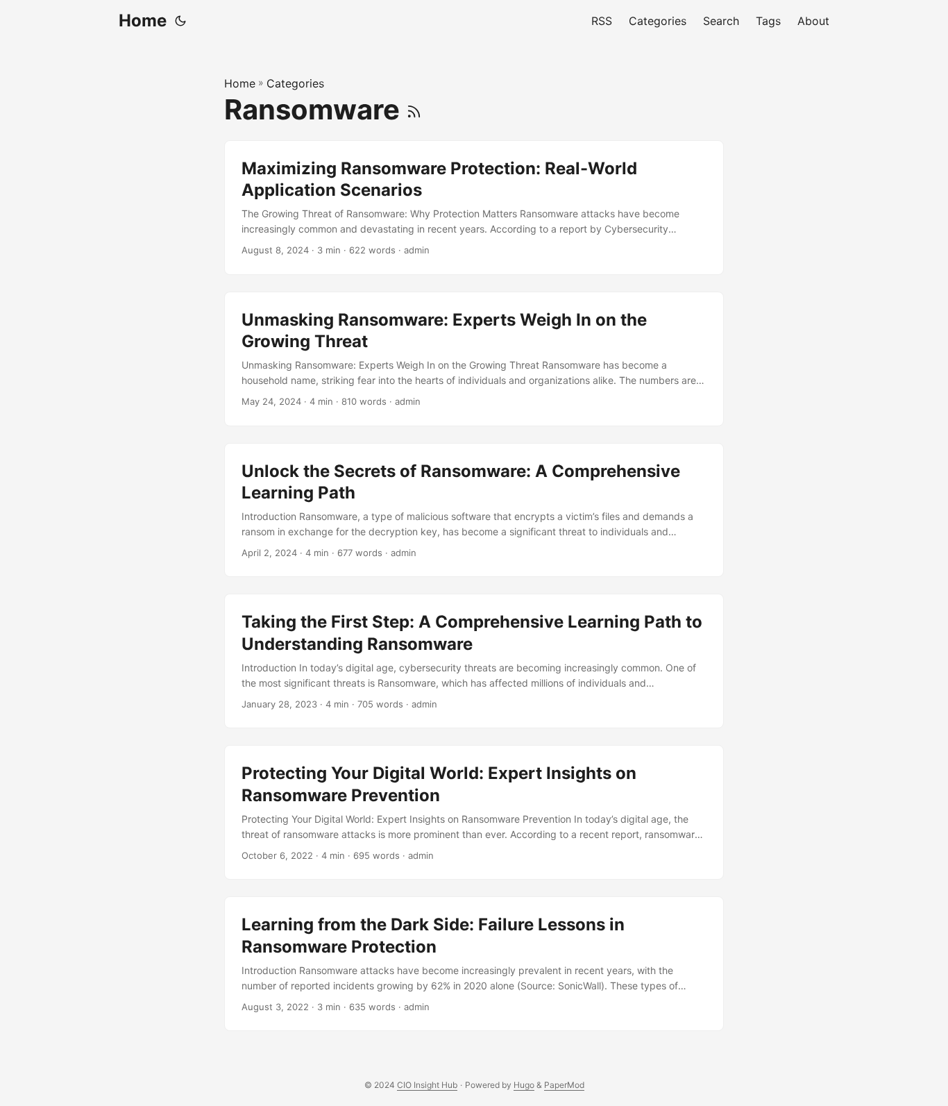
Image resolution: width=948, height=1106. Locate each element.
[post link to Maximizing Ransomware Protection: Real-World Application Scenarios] (474, 207)
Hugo (524, 1085)
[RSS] (414, 109)
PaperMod (564, 1085)
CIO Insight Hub (427, 1085)
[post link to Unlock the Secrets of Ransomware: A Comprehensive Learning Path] (474, 510)
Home (143, 20)
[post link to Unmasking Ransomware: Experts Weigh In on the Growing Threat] (474, 359)
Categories (295, 83)
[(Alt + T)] (180, 21)
